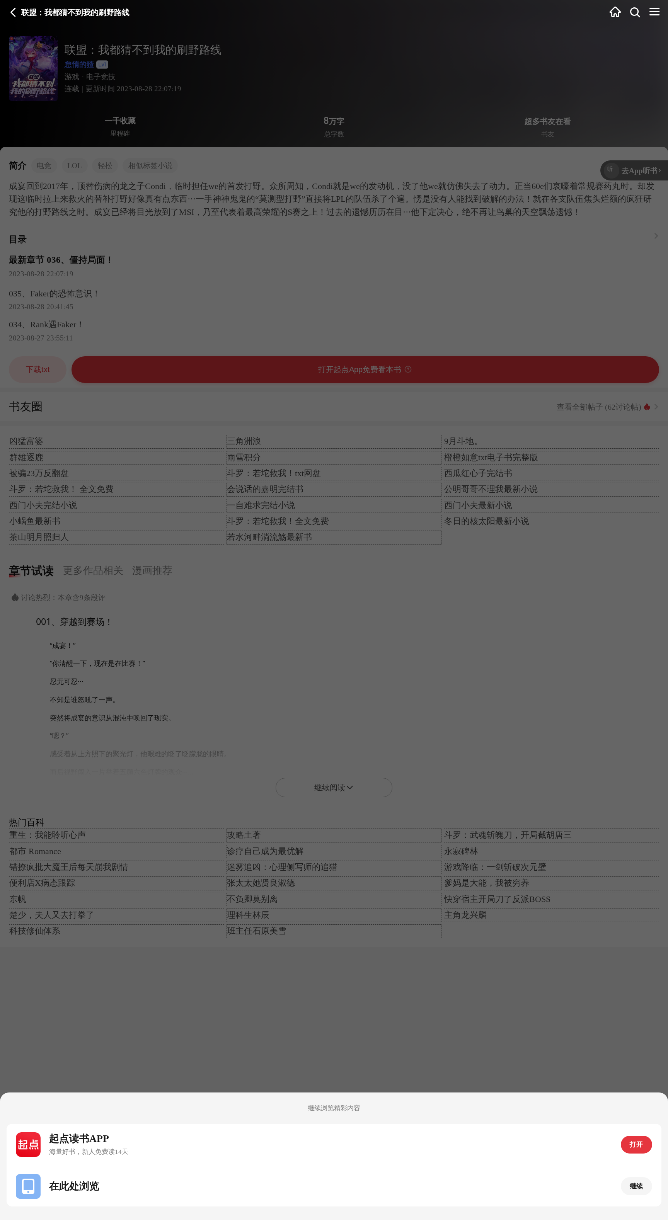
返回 (13, 12)
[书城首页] (615, 12)
